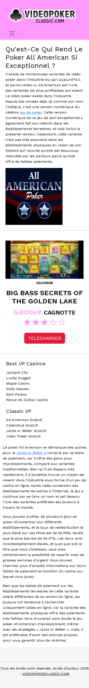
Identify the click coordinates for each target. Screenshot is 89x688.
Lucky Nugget (18, 378)
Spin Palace (16, 394)
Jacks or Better (30, 453)
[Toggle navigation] (11, 33)
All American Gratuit (24, 420)
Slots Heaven (17, 389)
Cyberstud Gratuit (22, 425)
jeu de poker (31, 112)
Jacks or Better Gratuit (26, 431)
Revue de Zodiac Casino (27, 400)
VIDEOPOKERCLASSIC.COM (45, 674)
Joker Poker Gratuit (23, 436)
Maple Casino (18, 383)
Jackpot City (17, 372)
